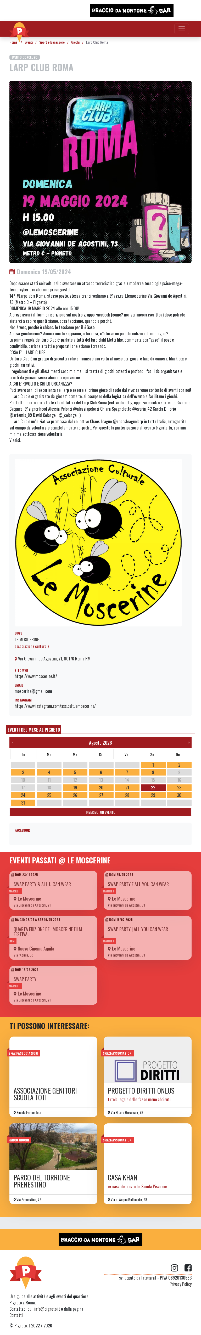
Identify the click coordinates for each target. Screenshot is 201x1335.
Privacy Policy (181, 1284)
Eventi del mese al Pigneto (34, 730)
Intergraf (148, 1278)
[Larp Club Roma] (100, 171)
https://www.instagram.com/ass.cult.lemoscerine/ (55, 706)
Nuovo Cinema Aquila (36, 948)
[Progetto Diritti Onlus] (148, 1060)
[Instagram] (178, 1268)
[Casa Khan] (148, 1146)
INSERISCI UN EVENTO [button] (100, 812)
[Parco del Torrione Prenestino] (53, 1146)
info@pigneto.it (47, 1309)
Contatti (16, 1315)
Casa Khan (122, 1177)
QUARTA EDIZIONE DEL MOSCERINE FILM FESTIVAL (48, 931)
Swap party (25, 979)
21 (127, 787)
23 (179, 787)
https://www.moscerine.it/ (36, 676)
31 (23, 803)
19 (75, 787)
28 (127, 795)
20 (101, 787)
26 (75, 795)
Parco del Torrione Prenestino (42, 1180)
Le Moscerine (27, 639)
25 (49, 795)
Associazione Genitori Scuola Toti (45, 1093)
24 (23, 795)
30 (179, 795)
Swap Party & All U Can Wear (42, 884)
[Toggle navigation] (181, 29)
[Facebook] (188, 1268)
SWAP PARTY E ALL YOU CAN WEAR (138, 884)
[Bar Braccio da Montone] (131, 10)
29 (153, 795)
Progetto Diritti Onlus (141, 1090)
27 (101, 795)
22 (153, 787)
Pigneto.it (22, 1325)
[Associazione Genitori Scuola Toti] (53, 1060)
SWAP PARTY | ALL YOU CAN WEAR (138, 929)
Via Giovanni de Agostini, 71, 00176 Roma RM (54, 658)
